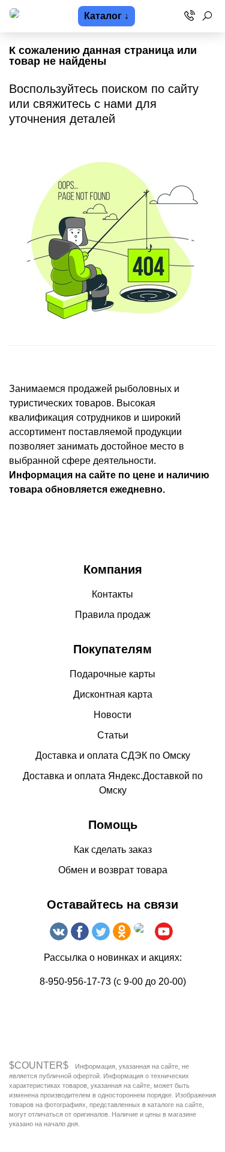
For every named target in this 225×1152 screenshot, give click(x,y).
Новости (112, 715)
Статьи (112, 735)
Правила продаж (113, 615)
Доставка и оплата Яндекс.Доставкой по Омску (113, 783)
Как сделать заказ (113, 850)
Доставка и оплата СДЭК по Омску (112, 755)
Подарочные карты (112, 674)
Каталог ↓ (106, 16)
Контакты (112, 594)
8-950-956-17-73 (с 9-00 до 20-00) (113, 981)
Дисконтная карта (112, 694)
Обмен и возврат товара (112, 870)
